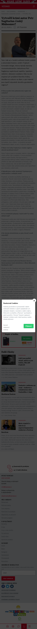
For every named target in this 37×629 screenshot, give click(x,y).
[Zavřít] (34, 300)
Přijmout (29, 326)
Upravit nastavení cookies (6, 327)
